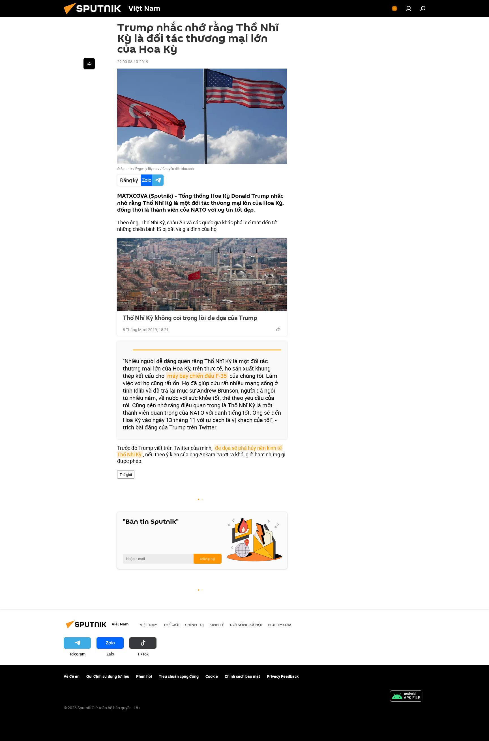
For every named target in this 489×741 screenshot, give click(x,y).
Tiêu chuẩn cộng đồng (179, 676)
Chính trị (194, 624)
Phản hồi (144, 676)
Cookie (211, 676)
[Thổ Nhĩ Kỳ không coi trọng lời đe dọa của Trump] (202, 274)
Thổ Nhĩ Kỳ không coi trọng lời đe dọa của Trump (190, 317)
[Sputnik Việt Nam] (94, 15)
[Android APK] (406, 696)
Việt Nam (149, 624)
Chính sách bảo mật (242, 676)
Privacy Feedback (283, 676)
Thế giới (126, 474)
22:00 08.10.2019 (132, 61)
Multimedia (279, 624)
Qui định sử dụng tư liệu (107, 676)
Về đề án (72, 676)
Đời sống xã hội (246, 624)
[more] (278, 329)
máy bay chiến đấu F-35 (197, 376)
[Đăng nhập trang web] (408, 8)
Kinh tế (216, 624)
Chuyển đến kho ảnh (178, 168)
